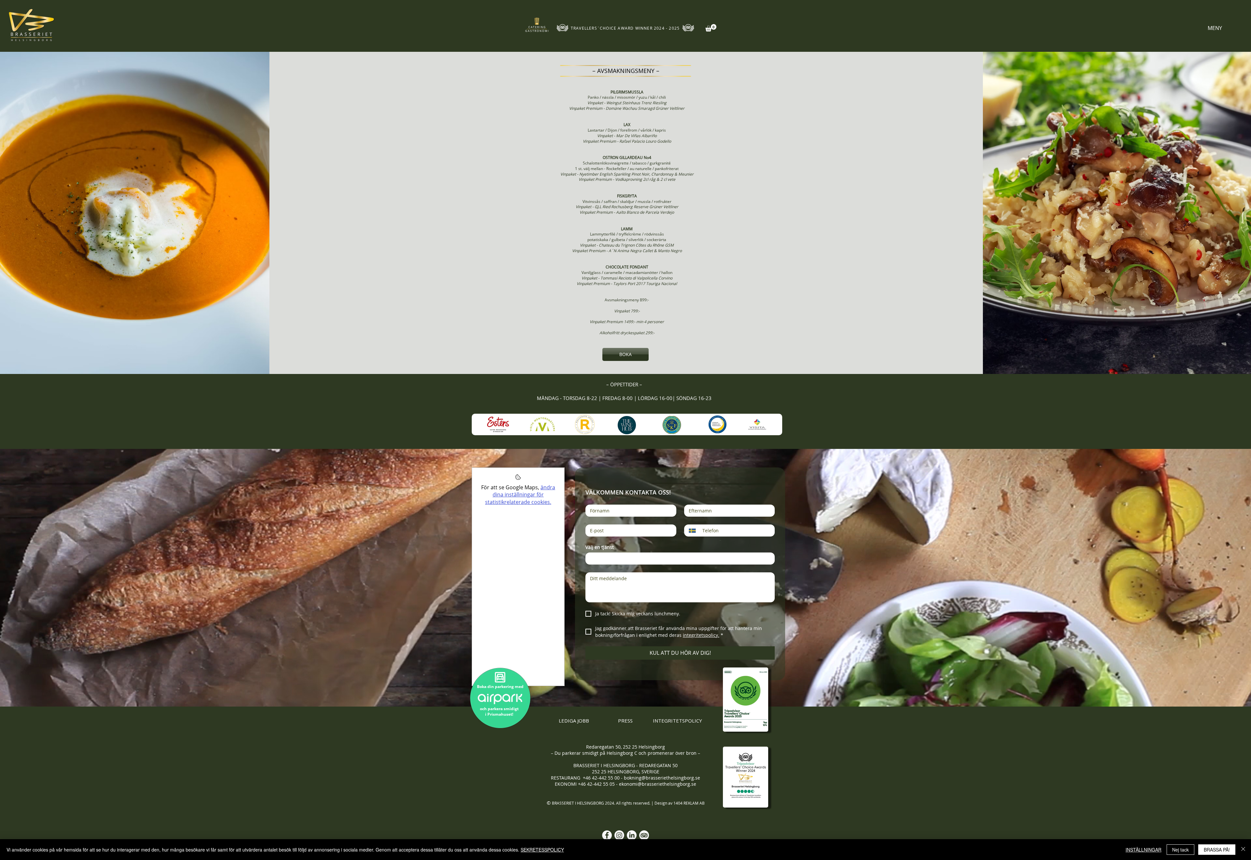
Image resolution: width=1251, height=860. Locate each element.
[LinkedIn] (632, 835)
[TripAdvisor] (644, 835)
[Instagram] (619, 835)
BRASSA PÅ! (1217, 849)
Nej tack (1180, 849)
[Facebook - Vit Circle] (607, 835)
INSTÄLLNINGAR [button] (1143, 849)
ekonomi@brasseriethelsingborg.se (657, 784)
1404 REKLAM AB (689, 803)
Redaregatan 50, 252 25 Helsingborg (625, 747)
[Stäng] (1243, 849)
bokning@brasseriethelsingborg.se (662, 778)
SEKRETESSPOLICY (542, 849)
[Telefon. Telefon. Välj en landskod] (695, 530)
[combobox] (680, 558)
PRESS (625, 720)
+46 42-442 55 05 (597, 784)
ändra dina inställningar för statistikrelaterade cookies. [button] (520, 495)
